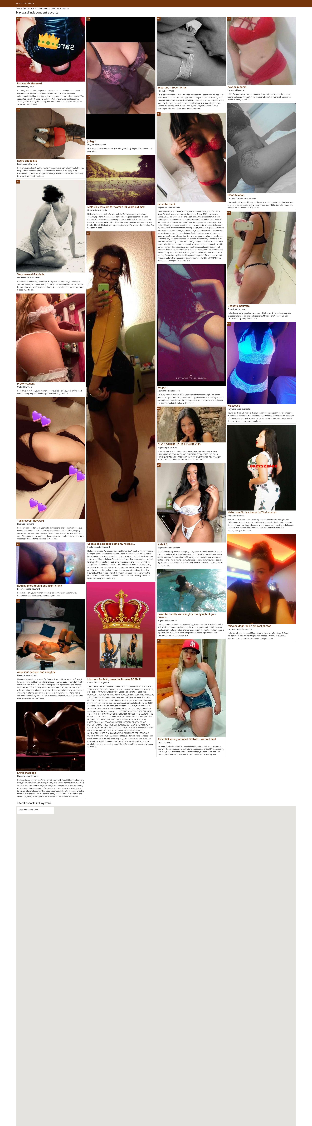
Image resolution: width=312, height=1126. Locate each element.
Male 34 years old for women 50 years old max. (116, 206)
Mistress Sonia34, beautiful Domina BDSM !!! (114, 679)
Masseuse (234, 405)
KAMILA (163, 544)
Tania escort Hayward (30, 520)
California (55, 8)
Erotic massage (26, 772)
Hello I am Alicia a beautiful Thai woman (252, 512)
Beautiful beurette (239, 305)
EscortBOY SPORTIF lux (172, 87)
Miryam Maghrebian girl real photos (249, 625)
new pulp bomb (237, 86)
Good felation (236, 195)
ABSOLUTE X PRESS (25, 3)
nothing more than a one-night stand (39, 585)
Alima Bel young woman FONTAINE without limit (187, 739)
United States (42, 8)
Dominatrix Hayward (29, 83)
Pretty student (26, 383)
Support (162, 387)
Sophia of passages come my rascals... (111, 543)
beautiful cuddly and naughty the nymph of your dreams (187, 616)
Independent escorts (25, 8)
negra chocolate (27, 160)
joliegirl (91, 141)
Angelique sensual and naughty (36, 672)
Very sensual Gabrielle (30, 274)
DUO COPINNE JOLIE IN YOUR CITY (179, 444)
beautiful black (167, 204)
